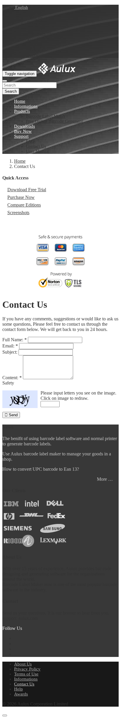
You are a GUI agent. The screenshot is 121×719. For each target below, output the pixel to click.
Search (11, 91)
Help (18, 689)
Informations (26, 106)
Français (35, 17)
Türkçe (33, 49)
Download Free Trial (26, 189)
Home (19, 101)
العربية (33, 39)
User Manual (37, 151)
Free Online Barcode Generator (54, 121)
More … (105, 479)
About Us (23, 664)
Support (21, 136)
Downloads (24, 126)
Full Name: (14, 339)
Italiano (34, 44)
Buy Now (23, 131)
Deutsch (34, 23)
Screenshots (18, 212)
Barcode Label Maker (45, 116)
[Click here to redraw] (20, 399)
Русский (35, 55)
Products (22, 111)
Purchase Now (21, 197)
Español (34, 28)
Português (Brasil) (44, 33)
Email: (10, 345)
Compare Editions (24, 204)
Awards (21, 694)
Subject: (9, 351)
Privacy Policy (27, 669)
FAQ (30, 141)
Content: (12, 377)
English (21, 7)
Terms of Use (26, 674)
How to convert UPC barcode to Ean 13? (40, 469)
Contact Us (36, 146)
